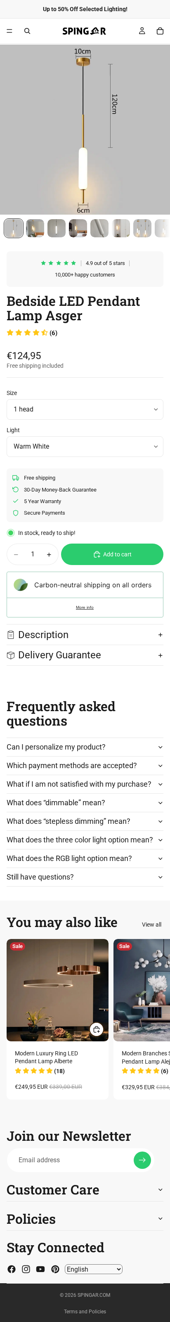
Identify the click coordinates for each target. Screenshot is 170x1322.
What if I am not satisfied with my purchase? (79, 784)
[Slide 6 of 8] (121, 228)
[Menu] (9, 30)
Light (13, 430)
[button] (32, 333)
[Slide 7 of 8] (142, 228)
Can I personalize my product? (56, 747)
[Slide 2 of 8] (35, 228)
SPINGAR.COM (94, 1295)
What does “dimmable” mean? (56, 802)
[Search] (27, 31)
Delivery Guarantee (61, 655)
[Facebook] (12, 1269)
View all (151, 924)
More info (85, 607)
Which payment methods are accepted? (72, 765)
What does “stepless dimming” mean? (68, 821)
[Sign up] (142, 1160)
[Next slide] (154, 1019)
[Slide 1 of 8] (14, 228)
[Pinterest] (55, 1269)
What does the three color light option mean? (80, 839)
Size (12, 393)
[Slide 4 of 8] (78, 228)
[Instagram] (26, 1269)
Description (43, 635)
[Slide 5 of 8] (99, 228)
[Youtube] (40, 1269)
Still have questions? (40, 877)
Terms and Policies (85, 1312)
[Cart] (160, 31)
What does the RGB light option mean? (69, 858)
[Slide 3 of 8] (56, 228)
